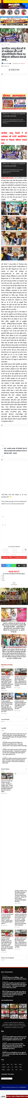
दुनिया (9, 1067)
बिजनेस (16, 1067)
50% (3, 577)
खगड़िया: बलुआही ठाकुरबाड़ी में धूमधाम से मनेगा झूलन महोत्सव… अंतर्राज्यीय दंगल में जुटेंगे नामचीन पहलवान (20, 704)
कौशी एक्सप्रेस (6, 63)
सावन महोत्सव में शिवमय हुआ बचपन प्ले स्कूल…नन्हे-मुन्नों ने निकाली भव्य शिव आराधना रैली (14, 597)
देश (12, 1067)
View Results (14, 584)
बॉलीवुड (3, 1069)
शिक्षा (16, 1069)
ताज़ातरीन (3, 1067)
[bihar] (14, 6)
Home (4, 45)
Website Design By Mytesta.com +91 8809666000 (14, 1087)
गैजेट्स (16, 1064)
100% (3, 580)
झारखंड (20, 1064)
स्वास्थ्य (20, 1069)
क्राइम (8, 1064)
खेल (11, 1064)
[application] (14, 119)
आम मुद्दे (14, 593)
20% (3, 575)
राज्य (12, 1069)
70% (3, 578)
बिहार (20, 1067)
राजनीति (8, 45)
